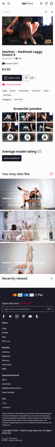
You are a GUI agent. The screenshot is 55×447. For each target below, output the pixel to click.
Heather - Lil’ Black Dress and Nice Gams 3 (27, 198)
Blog (4, 337)
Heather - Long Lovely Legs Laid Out (23, 230)
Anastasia (6, 384)
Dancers (5, 360)
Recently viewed (14, 278)
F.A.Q (4, 403)
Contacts (6, 407)
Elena (4, 379)
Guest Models (8, 392)
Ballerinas (6, 356)
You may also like (16, 174)
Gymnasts (18, 99)
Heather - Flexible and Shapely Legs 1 (24, 262)
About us (6, 341)
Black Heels (24, 91)
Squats (12, 91)
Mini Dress (7, 95)
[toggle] (3, 3)
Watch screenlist (13, 84)
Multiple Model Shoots (11, 388)
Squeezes (36, 91)
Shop (4, 328)
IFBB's (4, 369)
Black (46, 91)
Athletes (5, 352)
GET (49, 309)
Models (5, 332)
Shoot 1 (7, 11)
